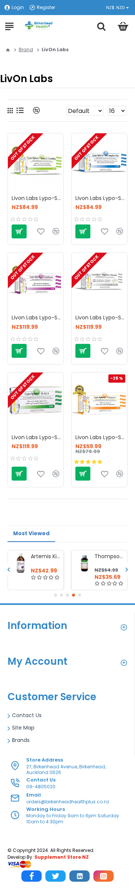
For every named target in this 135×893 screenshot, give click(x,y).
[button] (8, 569)
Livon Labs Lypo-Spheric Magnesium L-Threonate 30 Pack (101, 317)
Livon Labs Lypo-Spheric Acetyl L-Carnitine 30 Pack (37, 198)
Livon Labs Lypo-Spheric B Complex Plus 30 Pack (101, 198)
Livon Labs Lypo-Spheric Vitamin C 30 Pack (101, 437)
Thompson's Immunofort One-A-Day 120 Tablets (109, 556)
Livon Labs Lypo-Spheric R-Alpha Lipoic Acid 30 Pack (37, 437)
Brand (26, 49)
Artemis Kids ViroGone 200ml (46, 556)
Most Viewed (31, 533)
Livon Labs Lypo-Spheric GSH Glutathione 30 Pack (37, 317)
